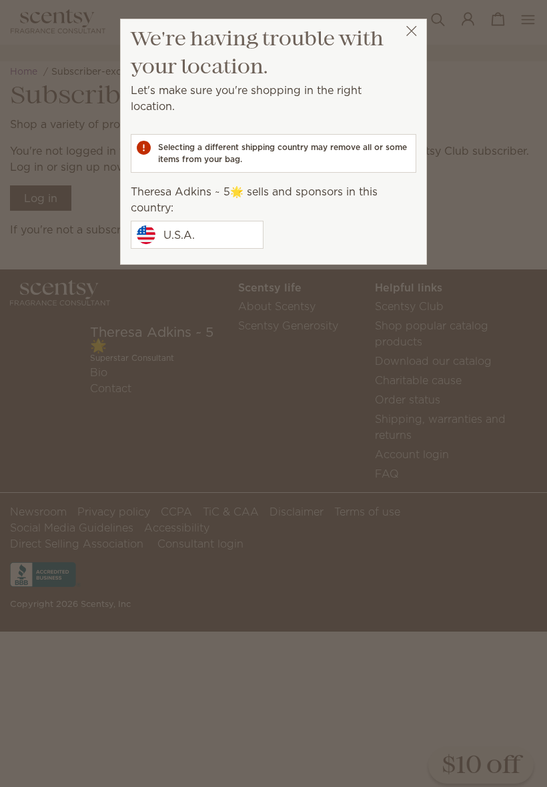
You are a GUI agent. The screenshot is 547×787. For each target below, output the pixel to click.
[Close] (411, 31)
